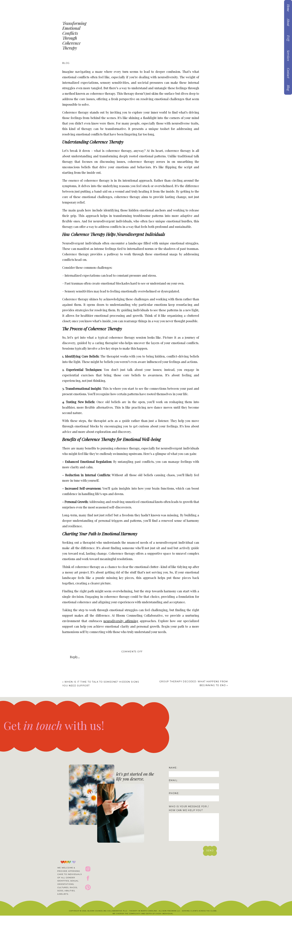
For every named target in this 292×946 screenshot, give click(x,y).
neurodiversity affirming (120, 621)
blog (66, 63)
